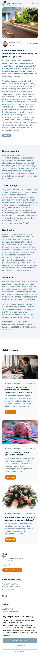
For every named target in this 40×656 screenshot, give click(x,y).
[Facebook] (6, 596)
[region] (20, 634)
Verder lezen (11, 412)
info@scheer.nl (14, 587)
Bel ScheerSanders (12, 570)
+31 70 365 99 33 (11, 584)
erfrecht (6, 135)
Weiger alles (20, 651)
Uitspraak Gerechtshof (12, 322)
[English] (33, 3)
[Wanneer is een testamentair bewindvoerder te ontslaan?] (20, 497)
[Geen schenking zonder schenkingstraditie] (20, 432)
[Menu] (37, 3)
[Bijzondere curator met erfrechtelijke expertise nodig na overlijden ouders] (20, 367)
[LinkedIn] (3, 596)
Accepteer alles (20, 640)
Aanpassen (20, 646)
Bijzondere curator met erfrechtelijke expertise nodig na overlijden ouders (18, 390)
